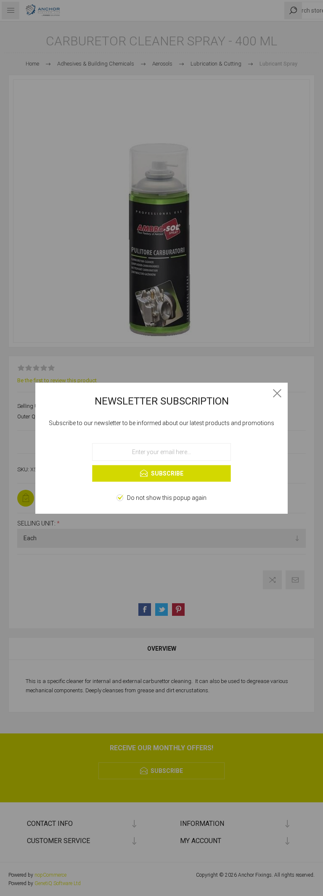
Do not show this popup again (167, 497)
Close (277, 393)
